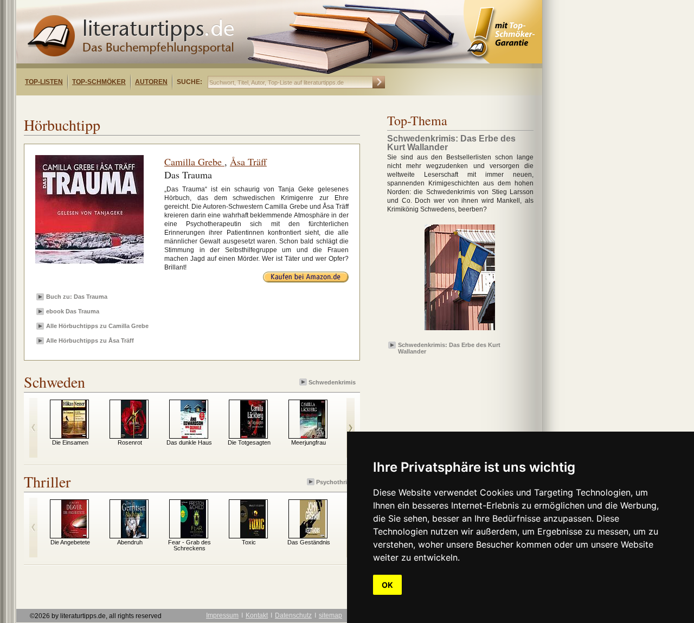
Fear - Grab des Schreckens (189, 545)
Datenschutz (293, 615)
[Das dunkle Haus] (193, 436)
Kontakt (257, 615)
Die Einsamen (70, 442)
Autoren (151, 82)
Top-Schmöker (99, 82)
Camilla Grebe (194, 161)
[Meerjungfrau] (312, 436)
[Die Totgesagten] (253, 436)
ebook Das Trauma (72, 311)
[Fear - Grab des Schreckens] (193, 535)
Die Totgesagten (249, 442)
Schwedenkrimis (332, 382)
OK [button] (387, 584)
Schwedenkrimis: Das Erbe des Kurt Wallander (449, 348)
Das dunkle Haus (189, 442)
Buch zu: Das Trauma (76, 296)
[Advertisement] (156, 105)
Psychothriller (336, 482)
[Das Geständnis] (312, 535)
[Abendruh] (133, 535)
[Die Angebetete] (74, 535)
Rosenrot (130, 442)
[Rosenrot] (133, 436)
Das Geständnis (308, 542)
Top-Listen (44, 82)
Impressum (222, 615)
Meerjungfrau (308, 442)
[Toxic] (253, 535)
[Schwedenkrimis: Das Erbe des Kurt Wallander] (460, 331)
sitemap (330, 615)
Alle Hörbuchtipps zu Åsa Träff (90, 340)
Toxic (249, 542)
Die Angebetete (70, 542)
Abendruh (130, 542)
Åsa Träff (248, 161)
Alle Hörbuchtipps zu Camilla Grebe (97, 326)
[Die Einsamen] (74, 436)
